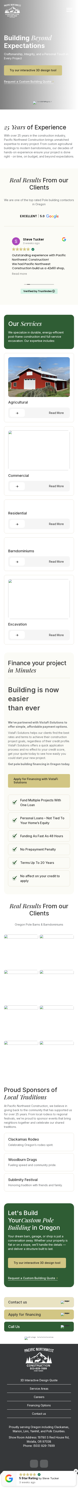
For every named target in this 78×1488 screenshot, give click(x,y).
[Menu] (69, 10)
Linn (26, 1431)
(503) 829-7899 (44, 1445)
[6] (21, 1058)
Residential (17, 513)
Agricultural (18, 402)
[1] (57, 952)
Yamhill (34, 1431)
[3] (57, 987)
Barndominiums (21, 551)
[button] (39, 216)
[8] (21, 952)
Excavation (17, 624)
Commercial (18, 475)
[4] (21, 1022)
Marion (17, 1431)
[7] (57, 1058)
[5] (57, 1022)
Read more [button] (19, 274)
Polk (49, 1431)
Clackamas (61, 1427)
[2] (21, 987)
